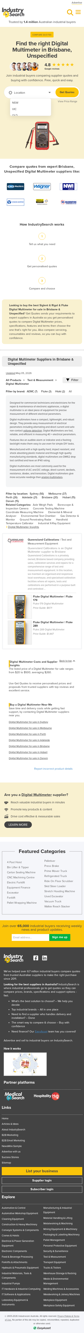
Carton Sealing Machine (21, 872)
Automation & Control (13, 1207)
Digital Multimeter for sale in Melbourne (30, 728)
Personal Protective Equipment (60, 1245)
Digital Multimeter (17, 384)
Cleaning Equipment (13, 1219)
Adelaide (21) (29, 497)
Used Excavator (53, 896)
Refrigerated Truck (55, 876)
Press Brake (51, 866)
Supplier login (42, 1180)
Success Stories (10, 1157)
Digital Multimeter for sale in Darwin (28, 758)
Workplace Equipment (55, 1300)
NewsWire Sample (12, 1146)
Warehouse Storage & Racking (59, 1273)
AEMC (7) (32, 391)
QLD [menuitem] (15, 115)
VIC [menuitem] (14, 109)
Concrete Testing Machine (48, 508)
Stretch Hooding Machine (59, 891)
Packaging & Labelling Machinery (61, 1234)
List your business (42, 1171)
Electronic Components (14, 1251)
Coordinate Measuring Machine (25, 512)
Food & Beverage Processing (17, 1256)
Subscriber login (41, 1189)
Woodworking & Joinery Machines (61, 1294)
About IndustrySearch (13, 1129)
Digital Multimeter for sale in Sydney (28, 722)
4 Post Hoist (14, 862)
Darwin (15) (12, 501)
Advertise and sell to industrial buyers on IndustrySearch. (38, 1040)
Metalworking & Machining (57, 1223)
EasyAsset (41, 1031)
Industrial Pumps (11, 1283)
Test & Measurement (40, 380)
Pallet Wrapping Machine (22, 902)
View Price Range (67, 101)
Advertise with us (11, 1151)
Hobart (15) (69, 497)
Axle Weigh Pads (43, 504)
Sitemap (6, 1162)
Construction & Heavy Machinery (19, 1224)
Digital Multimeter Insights (23, 527)
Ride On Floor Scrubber (58, 881)
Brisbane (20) (50, 497)
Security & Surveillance (55, 1251)
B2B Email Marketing (13, 1140)
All (70, 391)
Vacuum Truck (52, 901)
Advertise (77, 2)
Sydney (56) (37, 493)
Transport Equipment (54, 1262)
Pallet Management (54, 1240)
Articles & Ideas (10, 1124)
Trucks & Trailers (52, 1267)
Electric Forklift (16, 882)
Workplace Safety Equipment (59, 1305)
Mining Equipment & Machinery (60, 1229)
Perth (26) (11, 497)
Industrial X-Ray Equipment (54, 523)
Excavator (13, 892)
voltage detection (32, 430)
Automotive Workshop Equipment (20, 1213)
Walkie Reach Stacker (57, 906)
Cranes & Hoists (10, 1235)
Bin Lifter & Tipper (18, 867)
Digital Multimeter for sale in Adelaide (29, 740)
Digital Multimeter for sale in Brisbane (29, 746)
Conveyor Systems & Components (20, 1230)
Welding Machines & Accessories (61, 1289)
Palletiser (49, 861)
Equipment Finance (18, 887)
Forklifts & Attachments (14, 1262)
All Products (13, 380)
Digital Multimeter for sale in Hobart (28, 752)
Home (5, 1118)
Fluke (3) (46, 391)
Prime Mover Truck (55, 871)
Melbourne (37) (57, 493)
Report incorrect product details (53, 768)
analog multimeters (52, 477)
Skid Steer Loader (55, 886)
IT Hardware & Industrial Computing (21, 1289)
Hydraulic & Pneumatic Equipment (20, 1267)
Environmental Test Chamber (38, 516)
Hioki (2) (60, 391)
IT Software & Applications (16, 1294)
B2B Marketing (10, 1135)
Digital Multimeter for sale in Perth (27, 734)
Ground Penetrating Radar (35, 519)
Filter (74, 380)
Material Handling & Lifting (57, 1218)
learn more (18, 825)
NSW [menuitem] (15, 102)
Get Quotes (67, 92)
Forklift (11, 897)
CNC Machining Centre (21, 877)
